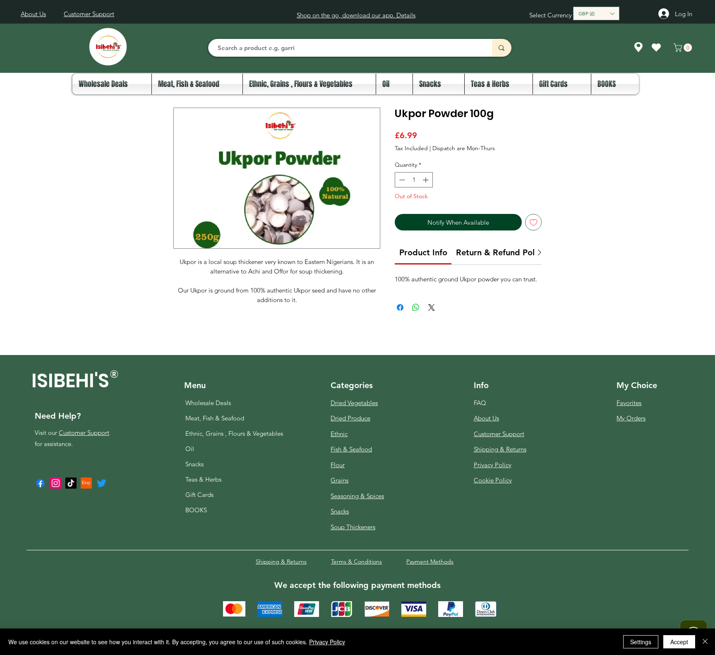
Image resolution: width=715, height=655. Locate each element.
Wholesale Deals (208, 403)
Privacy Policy (327, 642)
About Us (486, 418)
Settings (640, 642)
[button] (596, 13)
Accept (679, 642)
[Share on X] (432, 307)
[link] (423, 252)
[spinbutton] (413, 180)
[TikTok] (71, 483)
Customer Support (84, 433)
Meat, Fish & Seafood (214, 418)
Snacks (194, 464)
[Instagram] (55, 483)
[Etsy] (86, 483)
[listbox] (596, 13)
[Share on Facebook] (400, 307)
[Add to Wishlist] (533, 222)
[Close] (705, 641)
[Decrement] (401, 180)
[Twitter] (101, 483)
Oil (189, 449)
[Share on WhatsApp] (416, 307)
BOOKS (196, 510)
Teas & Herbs (203, 479)
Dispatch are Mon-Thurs (463, 148)
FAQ (480, 403)
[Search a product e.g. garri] (501, 47)
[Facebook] (40, 483)
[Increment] (426, 180)
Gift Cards (199, 495)
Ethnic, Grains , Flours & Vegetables (216, 433)
